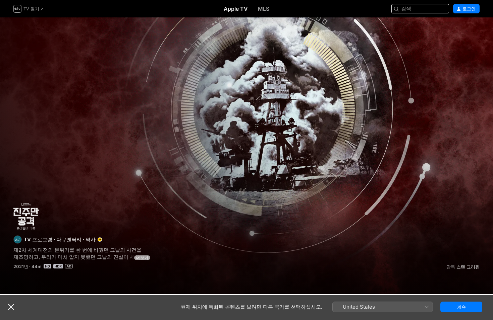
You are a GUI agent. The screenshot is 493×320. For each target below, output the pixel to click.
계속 (461, 307)
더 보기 (142, 257)
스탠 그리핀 (468, 266)
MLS (263, 8)
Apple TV (236, 8)
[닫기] (11, 307)
